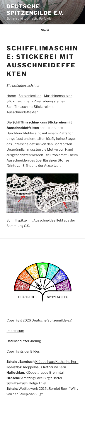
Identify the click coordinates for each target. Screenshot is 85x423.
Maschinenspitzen (58, 96)
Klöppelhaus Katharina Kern (56, 362)
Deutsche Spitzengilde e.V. (35, 9)
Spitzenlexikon (30, 96)
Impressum (15, 331)
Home (11, 96)
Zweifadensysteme (49, 101)
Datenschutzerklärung (24, 341)
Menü (45, 30)
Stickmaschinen (19, 101)
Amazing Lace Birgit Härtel (41, 378)
